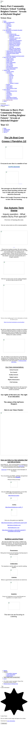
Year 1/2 (11, 76)
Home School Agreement (12, 98)
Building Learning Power (15, 49)
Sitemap (5, 670)
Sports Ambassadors (11, 69)
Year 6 (10, 81)
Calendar (8, 92)
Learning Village (10, 71)
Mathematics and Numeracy (15, 40)
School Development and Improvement (15, 56)
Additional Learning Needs (12, 53)
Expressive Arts (12, 34)
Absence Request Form (11, 91)
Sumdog (18, 477)
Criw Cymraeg (9, 65)
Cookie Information (10, 674)
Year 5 (10, 80)
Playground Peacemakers (12, 67)
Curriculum (8, 32)
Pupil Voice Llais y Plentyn (9, 57)
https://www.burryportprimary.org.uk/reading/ (14, 322)
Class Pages (9, 72)
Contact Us (8, 25)
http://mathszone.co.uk (13, 527)
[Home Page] (1, 2)
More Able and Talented (14, 48)
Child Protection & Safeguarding (13, 52)
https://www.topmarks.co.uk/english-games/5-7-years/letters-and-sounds (14, 530)
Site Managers (9, 66)
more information (11, 721)
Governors (8, 28)
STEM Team (9, 61)
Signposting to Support (11, 97)
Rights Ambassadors (11, 62)
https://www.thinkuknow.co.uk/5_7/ (14, 507)
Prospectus (8, 31)
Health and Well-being (14, 35)
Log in (4, 101)
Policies (8, 54)
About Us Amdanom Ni (8, 22)
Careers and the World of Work (13, 50)
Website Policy (9, 676)
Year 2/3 (11, 78)
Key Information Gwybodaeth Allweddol (12, 30)
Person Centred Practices (14, 43)
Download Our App (8, 100)
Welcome (8, 23)
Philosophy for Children (14, 44)
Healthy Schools (10, 59)
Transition (11, 47)
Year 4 (10, 79)
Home (4, 21)
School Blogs (9, 87)
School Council (9, 58)
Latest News (9, 94)
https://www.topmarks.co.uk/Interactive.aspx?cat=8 (14, 522)
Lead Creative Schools (14, 45)
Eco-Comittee (9, 63)
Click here (21, 466)
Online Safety (9, 85)
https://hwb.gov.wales (13, 495)
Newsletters (9, 93)
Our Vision (8, 26)
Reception (11, 75)
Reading (8, 84)
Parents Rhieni (6, 89)
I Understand (3, 723)
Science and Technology (14, 41)
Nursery (11, 74)
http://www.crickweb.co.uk (13, 525)
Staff (7, 27)
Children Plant (6, 70)
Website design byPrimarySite (10, 683)
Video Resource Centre (11, 88)
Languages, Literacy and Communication (14, 38)
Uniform (8, 96)
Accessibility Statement (11, 673)
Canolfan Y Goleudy (14, 83)
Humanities (11, 36)
